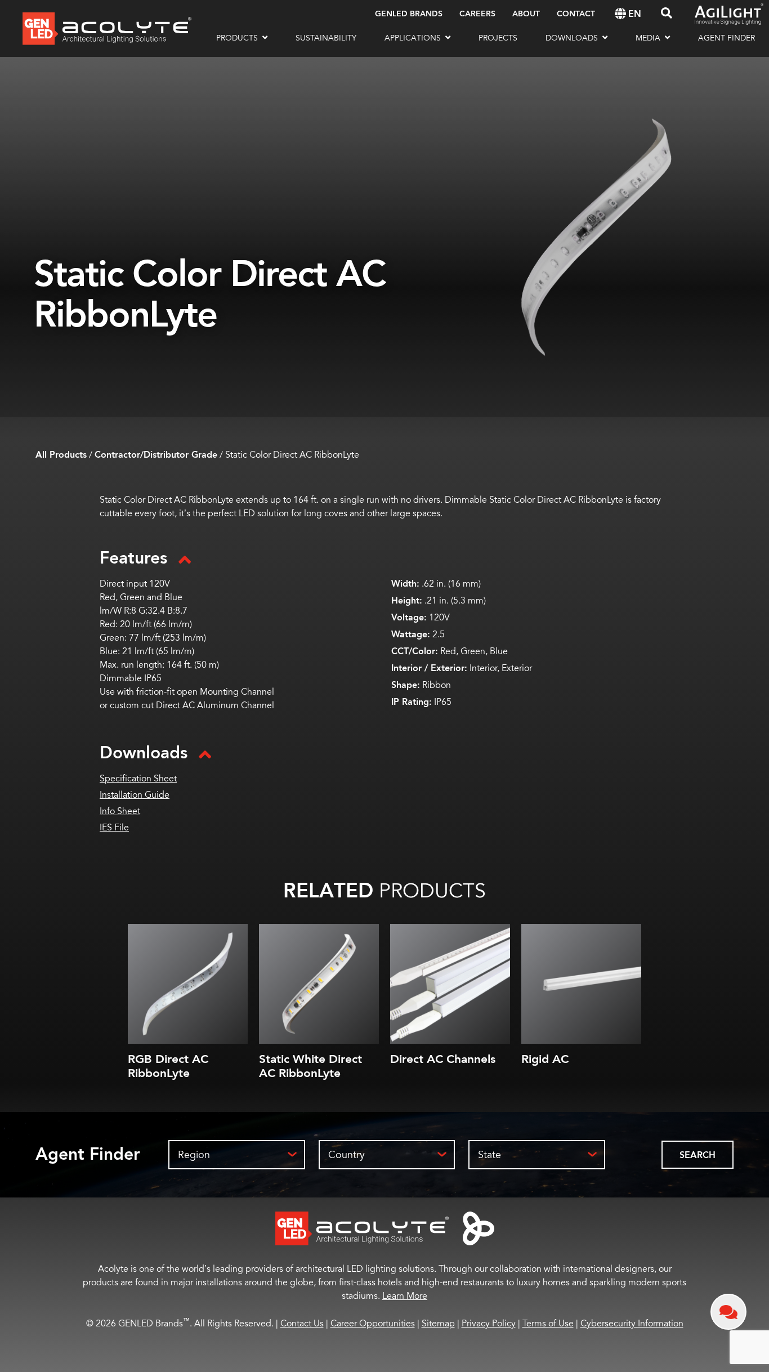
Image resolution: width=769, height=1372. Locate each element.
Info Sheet (120, 811)
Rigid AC (545, 1059)
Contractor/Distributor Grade (156, 455)
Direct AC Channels (442, 1059)
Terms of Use (548, 1323)
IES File (114, 827)
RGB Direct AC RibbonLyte (168, 1066)
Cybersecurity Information (631, 1323)
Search (697, 1155)
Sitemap (438, 1323)
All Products (61, 455)
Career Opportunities (372, 1323)
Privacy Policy (489, 1323)
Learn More (404, 1296)
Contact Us (302, 1323)
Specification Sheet (138, 778)
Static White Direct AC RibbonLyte (310, 1066)
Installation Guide (134, 795)
